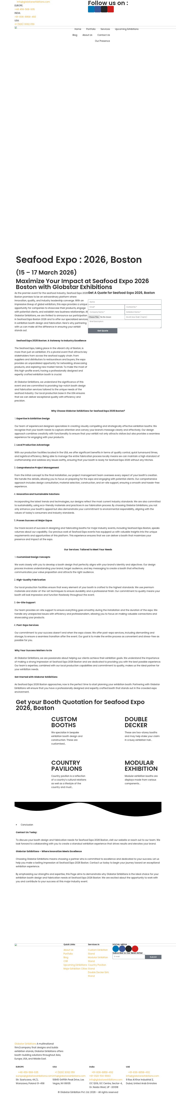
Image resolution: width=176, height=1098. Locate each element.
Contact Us (103, 35)
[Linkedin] (91, 9)
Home (78, 29)
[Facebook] (97, 9)
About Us (87, 35)
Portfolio (90, 29)
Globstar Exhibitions (25, 1043)
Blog (75, 35)
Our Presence (102, 41)
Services (105, 29)
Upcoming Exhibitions (127, 29)
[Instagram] (104, 9)
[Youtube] (110, 9)
